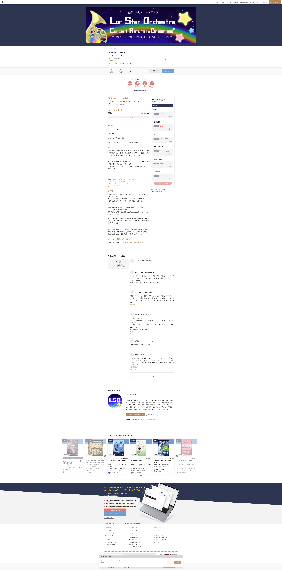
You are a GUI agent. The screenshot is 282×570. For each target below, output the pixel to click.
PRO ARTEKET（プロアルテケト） (112, 542)
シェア (136, 285)
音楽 (109, 48)
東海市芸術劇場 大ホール (124, 567)
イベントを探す (107, 530)
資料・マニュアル (133, 544)
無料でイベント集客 (274, 2)
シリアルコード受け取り (109, 544)
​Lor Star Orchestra (131, 395)
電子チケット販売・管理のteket (110, 523)
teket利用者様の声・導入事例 (136, 542)
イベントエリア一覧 (108, 535)
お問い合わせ (157, 546)
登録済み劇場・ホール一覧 (135, 546)
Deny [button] (170, 562)
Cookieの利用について (159, 535)
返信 (131, 285)
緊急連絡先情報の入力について (141, 90)
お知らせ (156, 544)
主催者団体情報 (169, 59)
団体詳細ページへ (152, 414)
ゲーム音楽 (113, 48)
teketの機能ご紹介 (133, 537)
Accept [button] (177, 562)
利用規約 (156, 530)
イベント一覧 (120, 523)
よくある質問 (107, 539)
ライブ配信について (133, 539)
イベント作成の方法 (133, 533)
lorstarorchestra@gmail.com (135, 242)
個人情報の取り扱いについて (161, 537)
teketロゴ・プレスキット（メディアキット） (139, 549)
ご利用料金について (133, 535)
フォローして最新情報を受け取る (135, 414)
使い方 (105, 537)
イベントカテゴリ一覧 (109, 533)
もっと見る (152, 376)
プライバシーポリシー (159, 533)
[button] (136, 475)
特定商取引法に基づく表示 (160, 539)
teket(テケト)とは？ (133, 530)
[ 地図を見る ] (112, 60)
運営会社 (156, 542)
